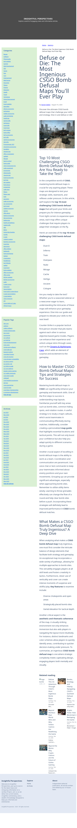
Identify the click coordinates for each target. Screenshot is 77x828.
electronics (7, 246)
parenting (6, 199)
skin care (6, 323)
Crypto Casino (7, 284)
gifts (5, 227)
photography (7, 173)
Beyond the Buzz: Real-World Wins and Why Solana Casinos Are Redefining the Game (52, 722)
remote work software (10, 347)
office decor (7, 213)
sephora (6, 326)
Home (44, 45)
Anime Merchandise (9, 232)
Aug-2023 (6, 462)
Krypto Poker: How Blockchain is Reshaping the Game (72, 715)
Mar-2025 (6, 479)
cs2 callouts (7, 338)
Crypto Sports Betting (9, 294)
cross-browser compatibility (11, 359)
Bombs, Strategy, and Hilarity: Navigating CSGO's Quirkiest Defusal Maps (71, 689)
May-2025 (6, 481)
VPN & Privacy (7, 306)
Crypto (5, 237)
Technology (7, 97)
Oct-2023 (6, 455)
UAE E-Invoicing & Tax (10, 166)
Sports (5, 71)
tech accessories (8, 135)
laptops (6, 256)
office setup (7, 275)
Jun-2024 (6, 467)
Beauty (5, 54)
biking (5, 230)
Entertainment (8, 78)
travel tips (6, 244)
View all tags (7, 395)
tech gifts (6, 137)
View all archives (9, 484)
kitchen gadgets (8, 277)
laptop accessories (9, 215)
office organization (9, 154)
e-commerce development (11, 392)
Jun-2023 (6, 412)
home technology (8, 253)
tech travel (6, 206)
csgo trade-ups (8, 349)
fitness (5, 192)
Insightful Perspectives (38, 18)
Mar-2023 (6, 448)
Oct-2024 (6, 436)
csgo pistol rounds (9, 376)
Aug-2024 (6, 465)
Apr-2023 (6, 469)
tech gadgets (7, 61)
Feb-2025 (6, 474)
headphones (7, 261)
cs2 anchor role (8, 364)
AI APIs (6, 234)
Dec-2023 (6, 422)
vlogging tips (7, 151)
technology (7, 111)
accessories (7, 170)
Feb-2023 (6, 441)
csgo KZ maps (7, 387)
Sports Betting (7, 289)
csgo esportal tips (8, 385)
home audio (7, 163)
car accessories (8, 204)
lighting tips (7, 220)
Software (6, 57)
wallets (5, 265)
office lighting (7, 249)
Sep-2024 (6, 446)
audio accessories (9, 201)
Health (5, 92)
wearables (6, 106)
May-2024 (6, 431)
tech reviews (7, 130)
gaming (6, 211)
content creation (8, 239)
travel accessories (9, 178)
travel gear (7, 128)
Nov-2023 (6, 450)
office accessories (9, 272)
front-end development (10, 342)
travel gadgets (8, 104)
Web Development (9, 66)
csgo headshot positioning (11, 380)
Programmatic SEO (9, 144)
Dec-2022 (6, 429)
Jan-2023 (6, 453)
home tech (6, 287)
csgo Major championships (11, 390)
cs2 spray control (8, 361)
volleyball (6, 378)
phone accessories (9, 109)
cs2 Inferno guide (8, 366)
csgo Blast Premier (9, 354)
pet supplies (7, 182)
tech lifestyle (7, 263)
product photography (9, 331)
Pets (5, 73)
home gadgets (8, 270)
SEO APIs (6, 142)
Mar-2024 (6, 415)
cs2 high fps (7, 340)
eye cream (6, 333)
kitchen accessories (9, 280)
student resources (9, 208)
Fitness (5, 85)
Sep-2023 (6, 457)
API (4, 301)
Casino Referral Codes (10, 303)
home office (7, 132)
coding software (8, 328)
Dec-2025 (6, 424)
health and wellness (9, 223)
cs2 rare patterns (8, 368)
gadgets (6, 156)
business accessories (9, 242)
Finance (6, 87)
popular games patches (10, 371)
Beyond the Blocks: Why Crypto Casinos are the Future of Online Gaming (52, 755)
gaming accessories (9, 140)
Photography (7, 59)
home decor (7, 185)
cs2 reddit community (9, 373)
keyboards (6, 251)
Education (6, 90)
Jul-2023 (6, 419)
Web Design (7, 80)
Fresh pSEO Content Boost (11, 291)
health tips (6, 118)
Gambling (6, 149)
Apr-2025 (6, 476)
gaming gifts (7, 121)
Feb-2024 (6, 443)
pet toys (6, 383)
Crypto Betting (8, 296)
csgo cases (7, 345)
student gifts (7, 225)
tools (5, 196)
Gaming (50, 45)
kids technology (8, 218)
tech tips (6, 180)
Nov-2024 (6, 427)
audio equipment (8, 168)
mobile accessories (9, 113)
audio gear (7, 189)
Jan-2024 (6, 460)
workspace (7, 123)
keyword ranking (8, 352)
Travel (5, 94)
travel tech (6, 268)
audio (5, 282)
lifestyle (6, 159)
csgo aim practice (8, 357)
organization (7, 258)
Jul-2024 (6, 417)
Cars (5, 76)
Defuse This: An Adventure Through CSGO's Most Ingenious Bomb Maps (52, 689)
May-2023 (6, 434)
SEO (5, 68)
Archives (30, 786)
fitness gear (7, 194)
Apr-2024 (6, 438)
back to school (7, 161)
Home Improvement (9, 99)
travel (5, 102)
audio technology (8, 116)
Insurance (6, 83)
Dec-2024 (6, 472)
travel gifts (6, 125)
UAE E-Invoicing (8, 298)
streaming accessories (10, 147)
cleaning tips (7, 175)
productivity (7, 187)
